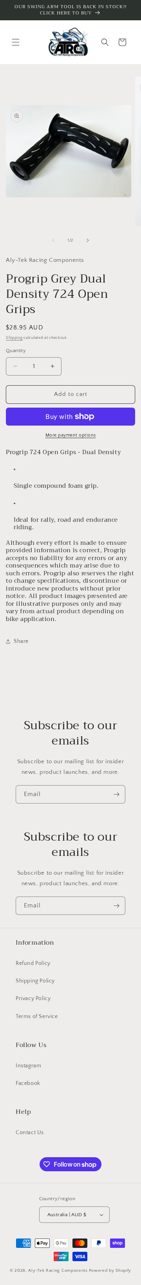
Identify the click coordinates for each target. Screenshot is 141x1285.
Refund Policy (33, 963)
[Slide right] (87, 240)
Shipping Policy (35, 981)
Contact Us (30, 1132)
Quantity (16, 350)
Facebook (28, 1083)
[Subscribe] (116, 794)
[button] (15, 42)
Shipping (14, 338)
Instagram (28, 1066)
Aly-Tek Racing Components (58, 1270)
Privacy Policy (33, 998)
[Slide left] (53, 240)
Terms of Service (37, 1016)
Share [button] (21, 641)
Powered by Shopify (110, 1270)
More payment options (70, 435)
